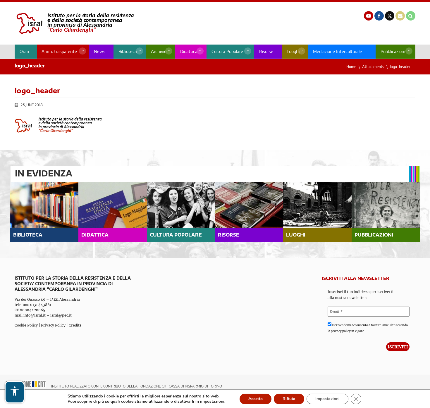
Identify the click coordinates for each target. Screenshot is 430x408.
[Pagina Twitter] (389, 16)
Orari (24, 51)
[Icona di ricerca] (410, 16)
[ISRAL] (74, 23)
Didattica (188, 51)
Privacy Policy (53, 325)
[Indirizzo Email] (400, 16)
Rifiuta (289, 399)
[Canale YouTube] (368, 16)
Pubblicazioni (393, 51)
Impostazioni (327, 399)
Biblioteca (127, 51)
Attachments (373, 66)
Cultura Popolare (227, 51)
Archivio (158, 51)
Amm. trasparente (59, 51)
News (99, 51)
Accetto (255, 399)
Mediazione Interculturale (337, 51)
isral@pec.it (61, 315)
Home (351, 66)
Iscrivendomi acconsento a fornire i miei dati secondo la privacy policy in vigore (368, 328)
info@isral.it (34, 315)
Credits (75, 325)
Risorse (266, 51)
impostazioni (212, 401)
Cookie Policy (26, 325)
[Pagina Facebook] (379, 16)
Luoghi (293, 51)
